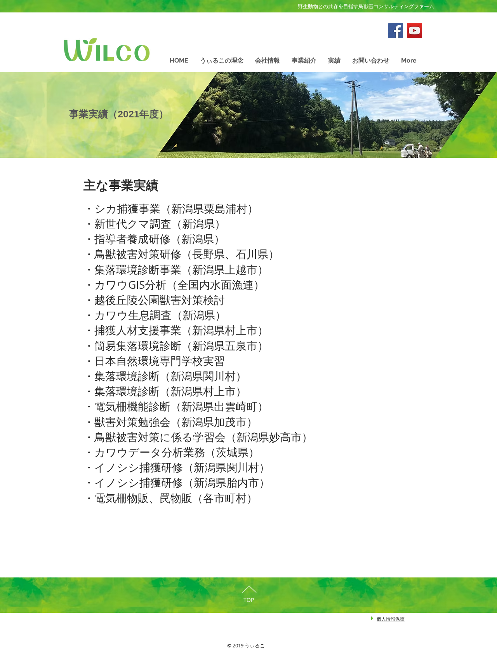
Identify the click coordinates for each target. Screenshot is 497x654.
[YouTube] (414, 30)
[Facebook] (395, 30)
